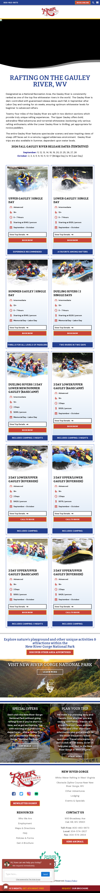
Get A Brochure (25, 843)
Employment (25, 823)
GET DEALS (25, 746)
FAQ (25, 833)
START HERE (75, 756)
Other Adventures (75, 791)
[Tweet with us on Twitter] (21, 795)
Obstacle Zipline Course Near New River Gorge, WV (75, 784)
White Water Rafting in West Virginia (75, 777)
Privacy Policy (71, 881)
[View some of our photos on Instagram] (29, 795)
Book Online (83, 3)
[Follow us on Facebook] (13, 795)
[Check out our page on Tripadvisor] (36, 795)
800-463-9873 (11, 2)
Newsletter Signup (25, 803)
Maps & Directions (25, 828)
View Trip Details (19, 234)
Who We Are (25, 818)
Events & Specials (75, 800)
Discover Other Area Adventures (50, 652)
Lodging (75, 795)
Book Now (27, 240)
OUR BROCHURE (75, 888)
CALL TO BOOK (27, 519)
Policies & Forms (25, 838)
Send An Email (75, 841)
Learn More (50, 672)
